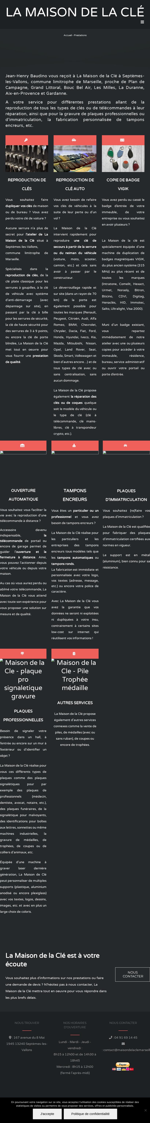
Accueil (68, 35)
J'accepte (47, 1114)
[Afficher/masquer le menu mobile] (143, 22)
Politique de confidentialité (90, 1114)
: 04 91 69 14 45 (124, 1038)
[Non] (145, 1110)
